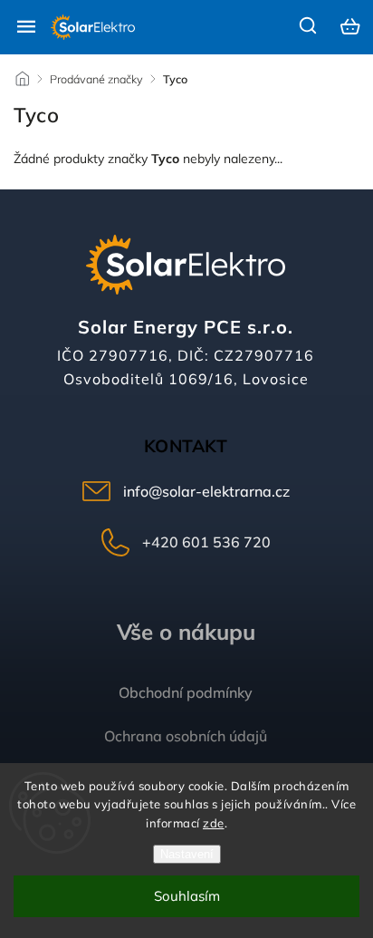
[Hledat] (309, 25)
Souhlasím (187, 895)
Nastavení (187, 854)
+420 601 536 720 (206, 542)
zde (214, 823)
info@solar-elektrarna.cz (206, 491)
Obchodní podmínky (186, 692)
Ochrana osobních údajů (185, 736)
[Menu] (26, 26)
